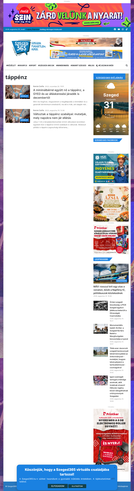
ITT (113, 479)
